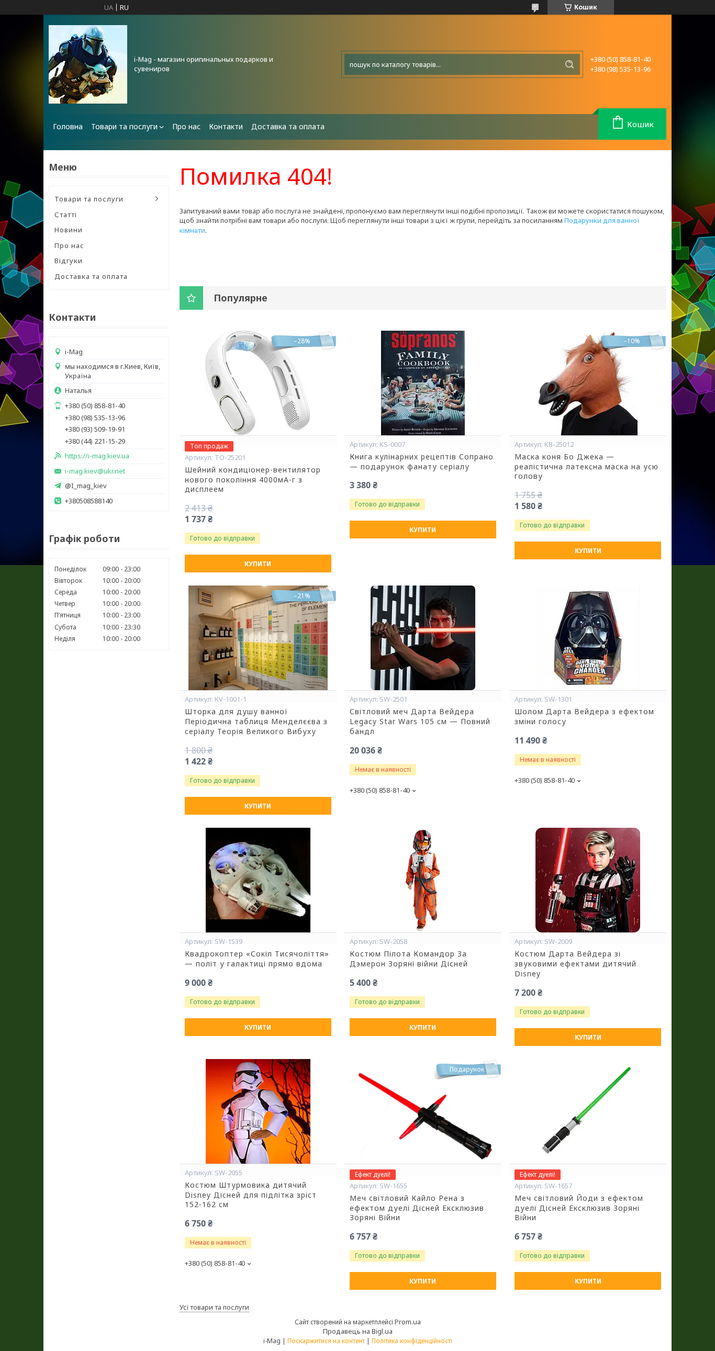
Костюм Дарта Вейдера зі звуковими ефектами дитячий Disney (575, 963)
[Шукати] (569, 64)
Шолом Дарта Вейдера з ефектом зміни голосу (584, 716)
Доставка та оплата (288, 126)
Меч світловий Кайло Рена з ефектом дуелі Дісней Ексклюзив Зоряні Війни (417, 1208)
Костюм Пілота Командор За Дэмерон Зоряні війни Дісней (409, 959)
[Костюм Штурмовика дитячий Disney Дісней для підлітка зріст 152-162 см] (258, 1111)
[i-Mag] (88, 64)
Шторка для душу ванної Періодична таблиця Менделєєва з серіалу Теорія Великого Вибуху (256, 721)
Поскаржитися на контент (326, 1340)
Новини (68, 229)
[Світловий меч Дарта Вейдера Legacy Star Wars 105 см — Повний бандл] (422, 638)
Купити (257, 563)
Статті (65, 214)
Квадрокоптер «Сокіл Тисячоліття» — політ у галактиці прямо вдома (257, 959)
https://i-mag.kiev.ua (97, 456)
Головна (68, 126)
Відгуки (68, 260)
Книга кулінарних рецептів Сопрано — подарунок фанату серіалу (422, 461)
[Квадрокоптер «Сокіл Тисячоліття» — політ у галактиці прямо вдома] (258, 880)
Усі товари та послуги (214, 1307)
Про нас (186, 126)
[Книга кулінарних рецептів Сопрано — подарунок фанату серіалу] (422, 383)
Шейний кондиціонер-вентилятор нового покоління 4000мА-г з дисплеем (253, 479)
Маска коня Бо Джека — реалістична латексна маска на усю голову (586, 466)
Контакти (226, 126)
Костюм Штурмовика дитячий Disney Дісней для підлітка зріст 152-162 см (251, 1195)
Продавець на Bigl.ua (358, 1331)
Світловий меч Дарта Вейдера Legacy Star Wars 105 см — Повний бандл (420, 721)
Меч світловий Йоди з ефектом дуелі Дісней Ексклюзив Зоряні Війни (579, 1208)
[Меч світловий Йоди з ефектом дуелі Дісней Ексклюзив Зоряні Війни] (587, 1111)
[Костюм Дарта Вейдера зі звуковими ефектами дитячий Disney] (587, 880)
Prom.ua (408, 1321)
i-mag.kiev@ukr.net (95, 471)
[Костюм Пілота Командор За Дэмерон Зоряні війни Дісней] (422, 880)
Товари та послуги (124, 126)
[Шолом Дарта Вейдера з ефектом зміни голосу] (587, 638)
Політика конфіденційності (412, 1340)
